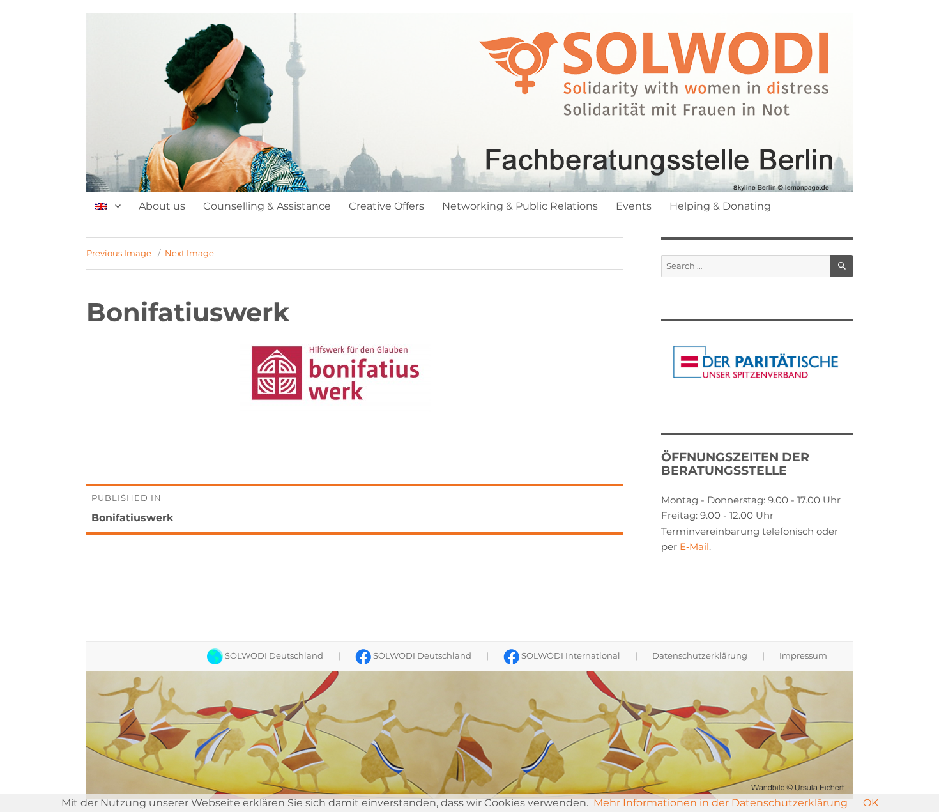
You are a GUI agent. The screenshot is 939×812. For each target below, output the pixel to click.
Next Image (189, 253)
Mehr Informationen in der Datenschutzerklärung (720, 803)
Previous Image (118, 253)
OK (870, 803)
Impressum (803, 655)
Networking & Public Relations (520, 206)
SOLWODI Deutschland (273, 655)
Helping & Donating (720, 206)
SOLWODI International (570, 655)
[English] (108, 205)
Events (634, 206)
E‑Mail (694, 546)
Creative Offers (386, 206)
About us (162, 206)
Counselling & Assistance (267, 206)
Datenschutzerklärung (699, 655)
